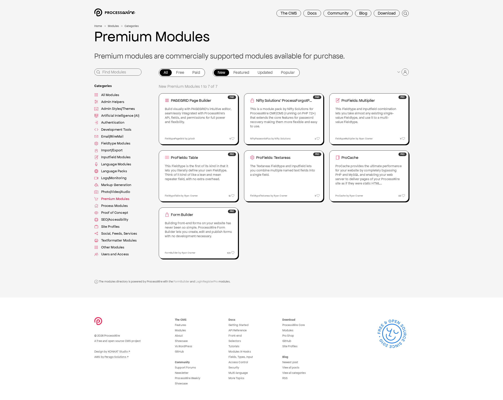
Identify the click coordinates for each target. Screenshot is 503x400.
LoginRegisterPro (207, 281)
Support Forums (185, 367)
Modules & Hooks (240, 351)
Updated (265, 72)
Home (98, 26)
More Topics (236, 378)
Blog (363, 13)
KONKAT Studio (118, 351)
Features (180, 325)
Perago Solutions (115, 357)
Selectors (235, 341)
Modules (113, 26)
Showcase (181, 341)
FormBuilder (181, 281)
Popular (288, 72)
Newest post (290, 362)
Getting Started (238, 325)
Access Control (238, 362)
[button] (403, 72)
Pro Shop (288, 335)
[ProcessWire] (114, 13)
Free (180, 72)
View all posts (290, 367)
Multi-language (238, 373)
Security (234, 367)
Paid (196, 72)
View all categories (294, 373)
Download (387, 13)
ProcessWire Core (293, 325)
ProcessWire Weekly (187, 378)
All (166, 72)
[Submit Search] (405, 13)
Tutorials (234, 346)
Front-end (235, 335)
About (179, 335)
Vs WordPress (183, 346)
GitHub (179, 351)
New (221, 72)
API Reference (238, 330)
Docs (312, 13)
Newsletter (182, 373)
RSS (285, 378)
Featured (241, 72)
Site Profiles (289, 346)
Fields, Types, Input (241, 357)
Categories (132, 26)
